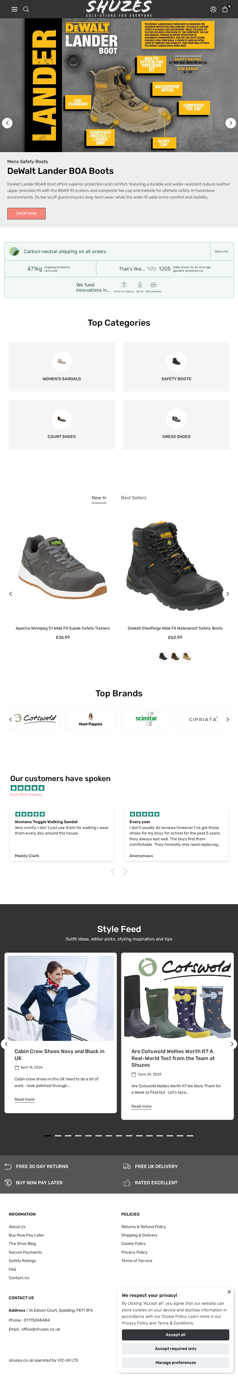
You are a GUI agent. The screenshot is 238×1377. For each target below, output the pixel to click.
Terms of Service (136, 1260)
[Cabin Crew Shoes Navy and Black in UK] (60, 998)
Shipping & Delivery (139, 1235)
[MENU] (14, 9)
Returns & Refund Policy (143, 1226)
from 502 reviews (26, 794)
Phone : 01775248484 (29, 1320)
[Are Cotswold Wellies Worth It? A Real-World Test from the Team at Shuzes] (177, 998)
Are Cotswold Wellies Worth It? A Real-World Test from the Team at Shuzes (173, 1058)
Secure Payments (25, 1252)
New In (99, 497)
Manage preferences (176, 1362)
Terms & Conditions (175, 1323)
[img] (122, 788)
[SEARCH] (26, 9)
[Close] (229, 1291)
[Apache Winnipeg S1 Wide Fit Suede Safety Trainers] (63, 567)
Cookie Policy (174, 1316)
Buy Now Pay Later (26, 1235)
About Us (17, 1226)
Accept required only (175, 1348)
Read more (25, 1099)
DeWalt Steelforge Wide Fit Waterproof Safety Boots (175, 628)
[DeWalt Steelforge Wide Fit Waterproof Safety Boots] (175, 567)
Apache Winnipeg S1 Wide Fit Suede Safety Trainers (63, 628)
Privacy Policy (135, 1323)
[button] (225, 9)
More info (221, 251)
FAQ (12, 1269)
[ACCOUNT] (213, 9)
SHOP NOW (26, 213)
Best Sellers (134, 497)
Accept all (175, 1334)
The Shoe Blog (22, 1243)
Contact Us (19, 1277)
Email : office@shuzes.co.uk (34, 1329)
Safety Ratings (22, 1260)
